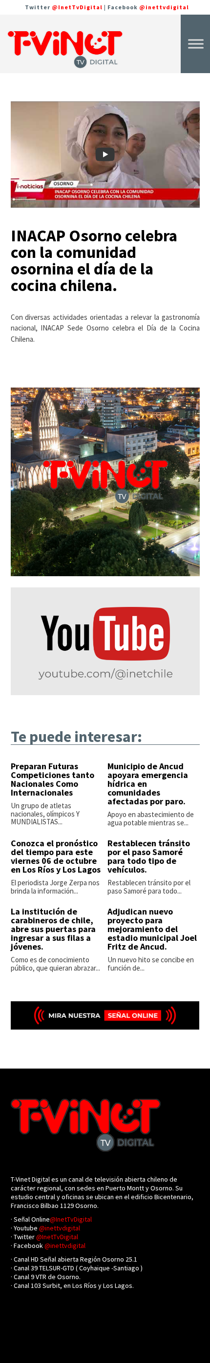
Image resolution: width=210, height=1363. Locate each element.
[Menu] (196, 43)
